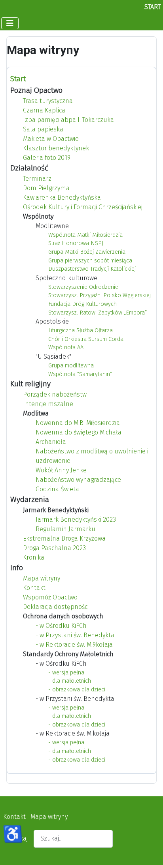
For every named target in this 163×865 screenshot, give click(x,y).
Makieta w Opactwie (51, 138)
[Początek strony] (149, 850)
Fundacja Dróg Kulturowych (82, 304)
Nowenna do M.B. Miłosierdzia (78, 423)
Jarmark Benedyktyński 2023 (76, 519)
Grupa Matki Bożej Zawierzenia (86, 252)
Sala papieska (43, 129)
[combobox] (73, 839)
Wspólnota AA (65, 347)
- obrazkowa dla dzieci (76, 689)
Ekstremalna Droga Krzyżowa (64, 538)
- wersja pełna (66, 672)
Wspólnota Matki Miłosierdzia (85, 235)
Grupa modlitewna (71, 365)
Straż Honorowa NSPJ (75, 243)
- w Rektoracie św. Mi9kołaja (74, 644)
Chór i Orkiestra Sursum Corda (85, 339)
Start (18, 78)
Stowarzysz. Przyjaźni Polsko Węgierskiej (99, 295)
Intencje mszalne (48, 404)
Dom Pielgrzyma (46, 188)
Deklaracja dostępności (56, 606)
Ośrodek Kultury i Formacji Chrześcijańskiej (82, 207)
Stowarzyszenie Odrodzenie (83, 287)
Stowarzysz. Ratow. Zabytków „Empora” (97, 312)
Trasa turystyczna (48, 101)
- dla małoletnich (69, 681)
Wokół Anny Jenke (61, 470)
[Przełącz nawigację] (10, 23)
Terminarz (37, 178)
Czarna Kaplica (44, 110)
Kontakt (34, 588)
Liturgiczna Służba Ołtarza (80, 330)
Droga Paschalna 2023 (54, 548)
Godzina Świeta (57, 489)
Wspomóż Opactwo (50, 597)
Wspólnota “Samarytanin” (80, 374)
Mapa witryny (41, 578)
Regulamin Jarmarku (65, 529)
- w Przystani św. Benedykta (75, 635)
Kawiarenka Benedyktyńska (62, 197)
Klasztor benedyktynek (56, 148)
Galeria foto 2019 (46, 157)
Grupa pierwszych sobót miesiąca (90, 260)
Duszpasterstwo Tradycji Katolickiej (92, 269)
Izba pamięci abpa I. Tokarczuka (68, 120)
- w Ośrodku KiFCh (61, 625)
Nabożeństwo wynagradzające (78, 479)
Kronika (33, 557)
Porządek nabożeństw (55, 394)
